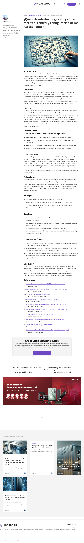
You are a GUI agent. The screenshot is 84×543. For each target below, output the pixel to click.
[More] (23, 4)
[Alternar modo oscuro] (80, 4)
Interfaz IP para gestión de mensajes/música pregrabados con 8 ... (47, 304)
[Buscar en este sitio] (55, 4)
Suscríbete (72, 4)
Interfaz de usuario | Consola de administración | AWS (43, 299)
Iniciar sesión (62, 4)
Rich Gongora (6, 22)
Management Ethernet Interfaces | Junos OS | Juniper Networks (46, 309)
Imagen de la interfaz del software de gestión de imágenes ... (45, 320)
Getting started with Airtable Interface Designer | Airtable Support (47, 330)
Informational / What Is (55, 31)
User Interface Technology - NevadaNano (39, 314)
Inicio (4, 4)
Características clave (40, 31)
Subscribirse (75, 527)
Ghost (82, 541)
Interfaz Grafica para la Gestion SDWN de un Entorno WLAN (45, 284)
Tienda (18, 4)
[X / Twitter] (5, 533)
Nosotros (11, 4)
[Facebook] (1, 533)
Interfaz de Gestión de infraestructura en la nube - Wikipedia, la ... (47, 289)
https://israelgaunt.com (8, 37)
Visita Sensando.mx (42, 353)
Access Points (40, 15)
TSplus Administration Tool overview (38, 294)
